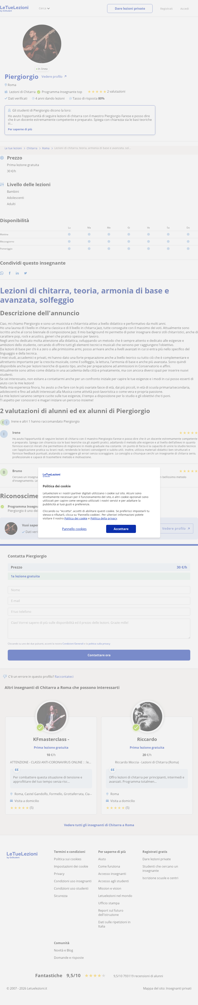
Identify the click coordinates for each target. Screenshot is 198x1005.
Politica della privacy (103, 518)
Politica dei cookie (75, 518)
